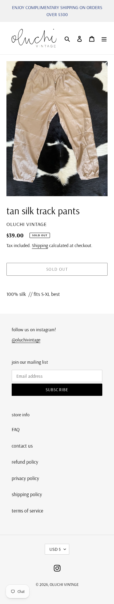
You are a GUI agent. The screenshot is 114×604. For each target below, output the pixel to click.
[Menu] (104, 38)
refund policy (25, 462)
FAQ (16, 429)
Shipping (40, 245)
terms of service (27, 511)
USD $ (55, 549)
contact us (22, 446)
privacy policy (25, 478)
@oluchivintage (26, 340)
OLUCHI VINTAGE (64, 584)
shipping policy (27, 494)
